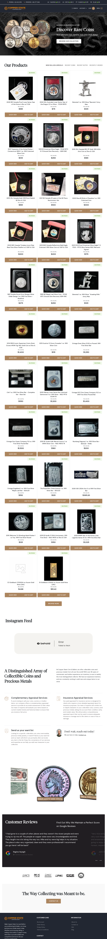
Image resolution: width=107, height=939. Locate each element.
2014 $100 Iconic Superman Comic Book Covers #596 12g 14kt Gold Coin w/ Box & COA (20, 345)
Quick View (13, 115)
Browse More (53, 604)
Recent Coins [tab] (70, 65)
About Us (74, 922)
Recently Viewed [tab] (96, 65)
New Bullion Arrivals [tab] (54, 65)
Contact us (74, 924)
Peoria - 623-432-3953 (15, 2)
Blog (72, 929)
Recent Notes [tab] (82, 65)
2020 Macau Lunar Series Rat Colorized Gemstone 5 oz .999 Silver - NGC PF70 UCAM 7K (53, 394)
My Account (40, 922)
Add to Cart (28, 115)
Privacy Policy (41, 927)
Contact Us (53, 901)
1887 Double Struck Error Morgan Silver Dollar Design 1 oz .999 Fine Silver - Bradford (20, 296)
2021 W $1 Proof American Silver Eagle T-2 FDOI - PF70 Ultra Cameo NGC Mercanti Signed (86, 247)
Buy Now (62, 43)
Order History (41, 924)
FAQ (72, 927)
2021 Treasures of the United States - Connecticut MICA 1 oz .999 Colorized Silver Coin (21, 151)
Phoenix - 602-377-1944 (33, 2)
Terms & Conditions (43, 929)
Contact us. (82, 735)
